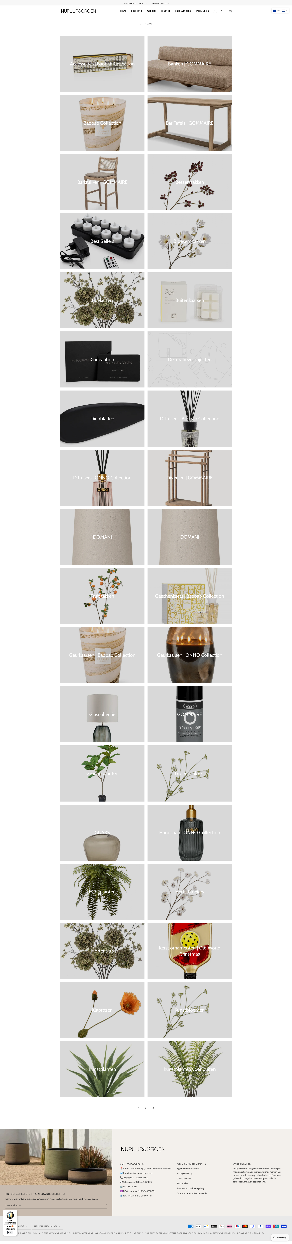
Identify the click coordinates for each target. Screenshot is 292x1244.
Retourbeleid (182, 1187)
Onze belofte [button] (242, 1167)
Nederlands (159, 6)
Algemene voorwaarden (188, 1172)
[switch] (10, 1232)
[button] (137, 14)
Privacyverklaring (184, 1176)
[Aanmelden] (104, 1208)
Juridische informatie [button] (191, 1167)
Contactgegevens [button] (132, 1167)
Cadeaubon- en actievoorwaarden (192, 1196)
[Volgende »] (164, 1111)
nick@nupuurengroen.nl (141, 1176)
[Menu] (15, 1211)
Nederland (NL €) (134, 6)
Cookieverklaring (184, 1182)
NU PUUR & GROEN (19, 1236)
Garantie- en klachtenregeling (190, 1192)
